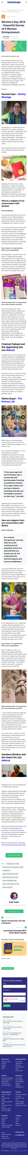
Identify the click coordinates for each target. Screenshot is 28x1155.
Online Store (5, 1059)
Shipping (3, 1065)
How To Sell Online (6, 1110)
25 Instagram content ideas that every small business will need (14, 1045)
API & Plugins (19, 1078)
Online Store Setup (6, 1061)
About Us (18, 1118)
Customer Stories (5, 1127)
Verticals (18, 1092)
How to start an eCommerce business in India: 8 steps (13, 1021)
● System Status (5, 1138)
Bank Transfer (4, 1081)
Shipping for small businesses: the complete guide (13, 1039)
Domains (3, 1063)
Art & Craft (18, 1096)
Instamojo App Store (6, 1080)
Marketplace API (20, 1087)
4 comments (6, 38)
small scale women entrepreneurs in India (13, 867)
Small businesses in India (13, 863)
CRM (2, 1068)
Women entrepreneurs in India (10, 877)
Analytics (3, 1067)
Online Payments (21, 1059)
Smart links (18, 1065)
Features (4, 1075)
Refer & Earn (4, 1136)
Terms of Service (14, 1150)
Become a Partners (6, 1134)
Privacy (20, 1150)
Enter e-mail (5, 958)
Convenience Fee (5, 1083)
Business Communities (7, 1125)
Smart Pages (19, 1061)
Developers (19, 1075)
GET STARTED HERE (14, 855)
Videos (3, 1121)
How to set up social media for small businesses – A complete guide (12, 1033)
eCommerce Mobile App (7, 1078)
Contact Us (18, 1125)
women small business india (9, 880)
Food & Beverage (20, 1101)
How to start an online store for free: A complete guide (12, 1027)
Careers (17, 1123)
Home (2, 10)
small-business (6, 870)
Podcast (3, 1123)
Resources (4, 1115)
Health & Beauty (20, 1103)
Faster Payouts (19, 1070)
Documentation (19, 1080)
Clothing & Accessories (21, 1094)
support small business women (10, 874)
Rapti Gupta (6, 36)
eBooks (3, 1120)
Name (4, 983)
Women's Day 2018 (7, 887)
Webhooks (18, 1085)
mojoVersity (4, 1118)
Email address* (6, 990)
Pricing (3, 1132)
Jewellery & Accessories (21, 1105)
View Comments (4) (13, 911)
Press (17, 1121)
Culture (17, 1120)
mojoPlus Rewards (6, 1085)
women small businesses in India (11, 884)
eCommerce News (6, 1109)
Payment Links (19, 1063)
